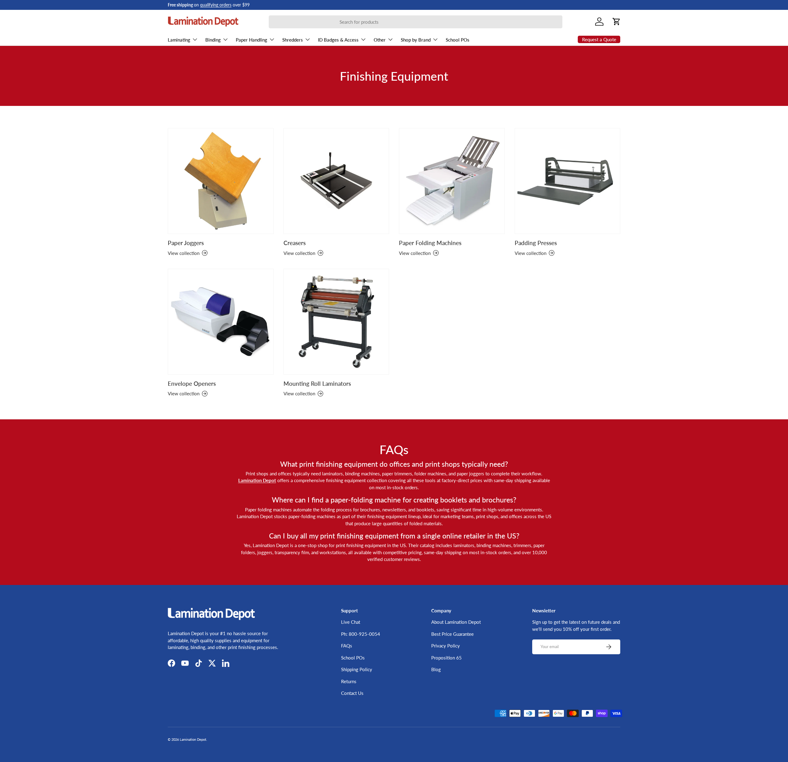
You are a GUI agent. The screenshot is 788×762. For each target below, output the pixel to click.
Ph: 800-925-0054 (360, 634)
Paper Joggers (186, 242)
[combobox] (415, 21)
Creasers (294, 242)
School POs (457, 39)
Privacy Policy (445, 645)
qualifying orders (215, 4)
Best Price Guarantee (452, 634)
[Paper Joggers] (220, 181)
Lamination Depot (193, 739)
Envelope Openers (192, 383)
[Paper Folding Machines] (452, 181)
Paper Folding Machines (430, 242)
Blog (436, 669)
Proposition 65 (446, 657)
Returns (348, 681)
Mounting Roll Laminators (317, 383)
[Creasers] (336, 181)
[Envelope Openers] (220, 321)
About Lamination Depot (456, 622)
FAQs (346, 645)
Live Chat (350, 622)
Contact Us (352, 693)
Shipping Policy (356, 669)
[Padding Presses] (567, 181)
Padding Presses (536, 242)
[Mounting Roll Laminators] (336, 321)
